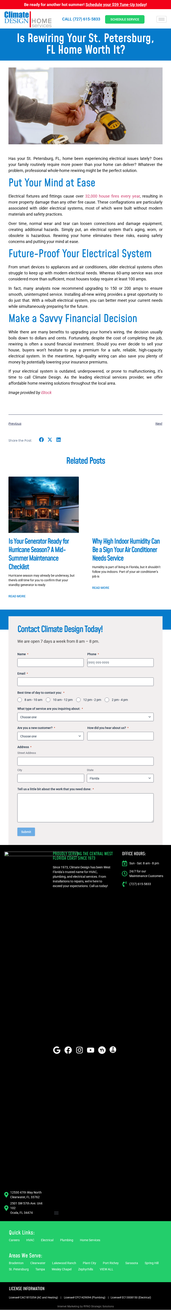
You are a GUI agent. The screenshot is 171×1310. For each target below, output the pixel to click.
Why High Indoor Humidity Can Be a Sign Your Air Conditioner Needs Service (126, 550)
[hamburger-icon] (162, 19)
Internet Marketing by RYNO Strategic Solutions (85, 1306)
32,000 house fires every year (112, 196)
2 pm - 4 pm (120, 700)
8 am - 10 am (33, 700)
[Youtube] (90, 1050)
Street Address (26, 753)
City (19, 770)
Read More (17, 596)
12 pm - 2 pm (92, 700)
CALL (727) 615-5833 (81, 19)
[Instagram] (79, 1050)
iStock (46, 392)
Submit (26, 832)
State (90, 770)
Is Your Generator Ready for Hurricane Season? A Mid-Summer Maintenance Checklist (38, 554)
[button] (41, 439)
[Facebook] (68, 1050)
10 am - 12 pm (63, 700)
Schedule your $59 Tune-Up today (116, 4)
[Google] (56, 1050)
